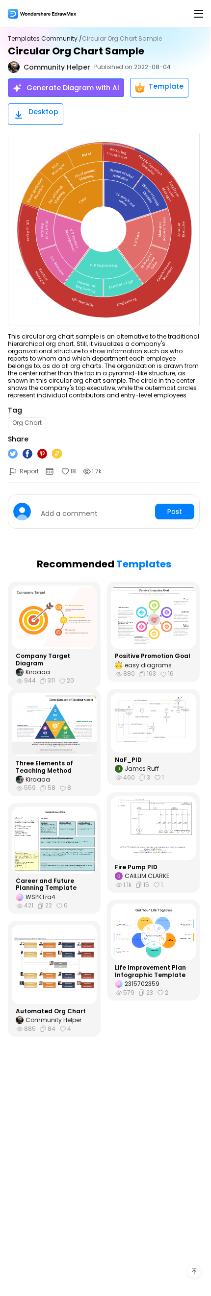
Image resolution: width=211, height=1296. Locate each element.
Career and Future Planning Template (46, 885)
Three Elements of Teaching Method (44, 767)
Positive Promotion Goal (152, 656)
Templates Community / (45, 38)
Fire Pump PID (136, 867)
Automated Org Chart (51, 1011)
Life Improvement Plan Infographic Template (150, 971)
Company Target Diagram (43, 660)
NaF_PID (128, 760)
